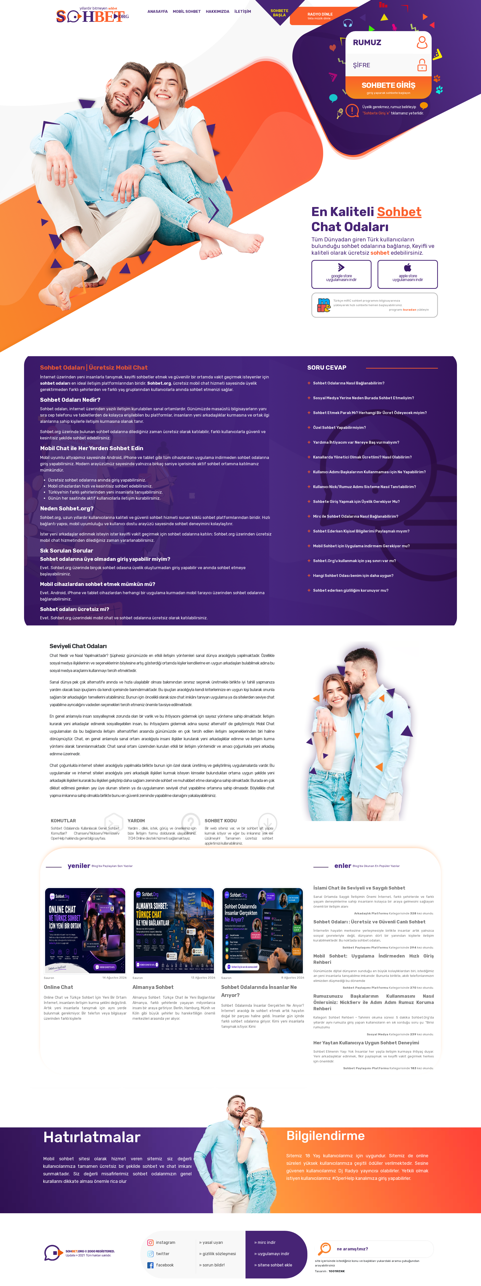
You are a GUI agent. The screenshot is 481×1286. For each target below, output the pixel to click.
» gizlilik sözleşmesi (217, 1253)
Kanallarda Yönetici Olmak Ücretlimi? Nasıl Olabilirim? (362, 457)
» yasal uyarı (211, 1242)
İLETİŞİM (242, 11)
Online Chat (58, 987)
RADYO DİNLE (320, 16)
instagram (165, 1242)
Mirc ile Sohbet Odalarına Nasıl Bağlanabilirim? (355, 516)
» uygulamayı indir (271, 1253)
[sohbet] (79, 1253)
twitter (162, 1253)
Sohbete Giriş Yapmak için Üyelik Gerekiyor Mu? (356, 501)
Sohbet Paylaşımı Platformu (365, 947)
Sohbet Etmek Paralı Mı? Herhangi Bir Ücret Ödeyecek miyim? (370, 413)
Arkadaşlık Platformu (371, 913)
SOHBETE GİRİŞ (388, 88)
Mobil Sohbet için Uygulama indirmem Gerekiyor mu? (361, 546)
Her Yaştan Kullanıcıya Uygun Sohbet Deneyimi (366, 1043)
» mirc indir (265, 1242)
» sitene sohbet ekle (273, 1265)
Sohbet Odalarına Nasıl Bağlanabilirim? (349, 383)
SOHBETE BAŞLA (279, 13)
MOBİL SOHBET (187, 11)
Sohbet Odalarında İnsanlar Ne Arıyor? (259, 991)
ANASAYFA (158, 11)
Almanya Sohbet (153, 987)
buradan (409, 309)
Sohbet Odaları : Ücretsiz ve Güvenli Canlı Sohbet (369, 922)
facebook (165, 1265)
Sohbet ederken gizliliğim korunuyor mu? (351, 590)
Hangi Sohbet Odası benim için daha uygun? (353, 575)
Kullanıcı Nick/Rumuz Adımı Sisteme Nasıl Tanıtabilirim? (364, 487)
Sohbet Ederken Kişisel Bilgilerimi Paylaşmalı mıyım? (361, 531)
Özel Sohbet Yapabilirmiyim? (339, 427)
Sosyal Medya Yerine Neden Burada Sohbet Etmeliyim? (363, 398)
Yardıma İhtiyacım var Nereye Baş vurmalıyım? (356, 442)
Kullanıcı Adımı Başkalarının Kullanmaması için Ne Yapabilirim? (369, 472)
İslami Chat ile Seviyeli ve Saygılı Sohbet (359, 888)
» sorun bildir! (212, 1265)
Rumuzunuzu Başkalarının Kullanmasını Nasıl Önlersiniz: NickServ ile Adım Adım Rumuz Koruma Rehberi (373, 1002)
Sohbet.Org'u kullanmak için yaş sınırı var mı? (354, 561)
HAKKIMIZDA (217, 11)
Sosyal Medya (377, 1034)
